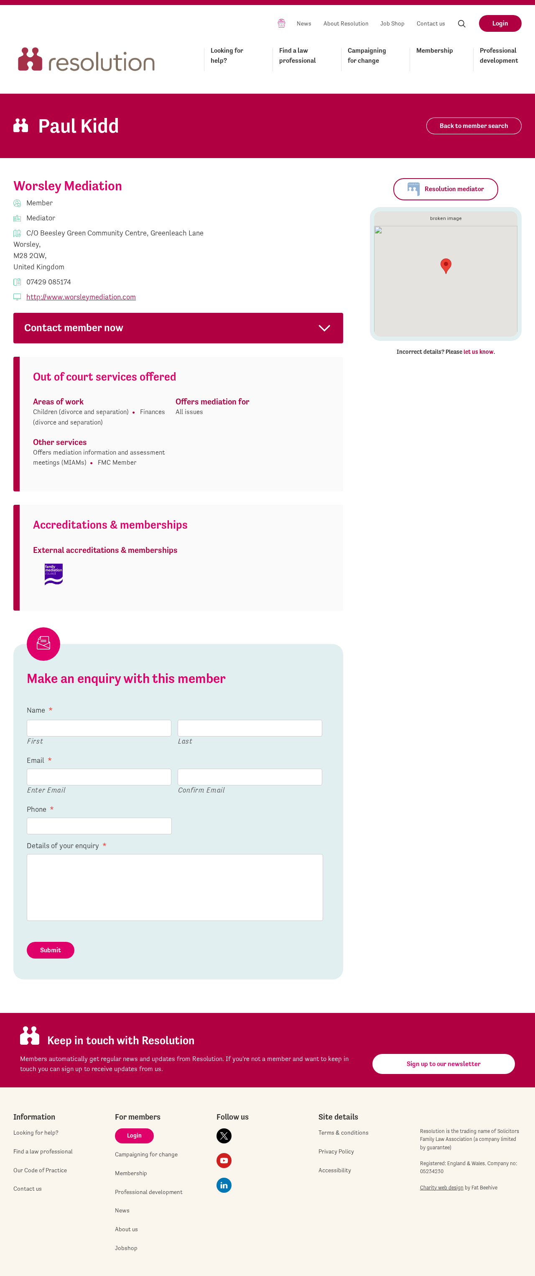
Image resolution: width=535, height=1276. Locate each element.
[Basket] (281, 22)
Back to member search (474, 126)
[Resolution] (86, 58)
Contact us (431, 23)
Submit (50, 950)
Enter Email (46, 789)
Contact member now (73, 328)
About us (126, 1229)
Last (185, 740)
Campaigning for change (367, 55)
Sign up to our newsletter (444, 1064)
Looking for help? (227, 55)
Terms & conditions (343, 1132)
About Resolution (346, 23)
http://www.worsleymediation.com (81, 296)
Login (500, 23)
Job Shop (392, 23)
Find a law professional (297, 55)
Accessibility (334, 1170)
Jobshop (126, 1248)
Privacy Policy (336, 1151)
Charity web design (442, 1187)
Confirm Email (201, 789)
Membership (434, 50)
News (304, 23)
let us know (479, 351)
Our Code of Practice (40, 1170)
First (35, 740)
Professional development (499, 55)
